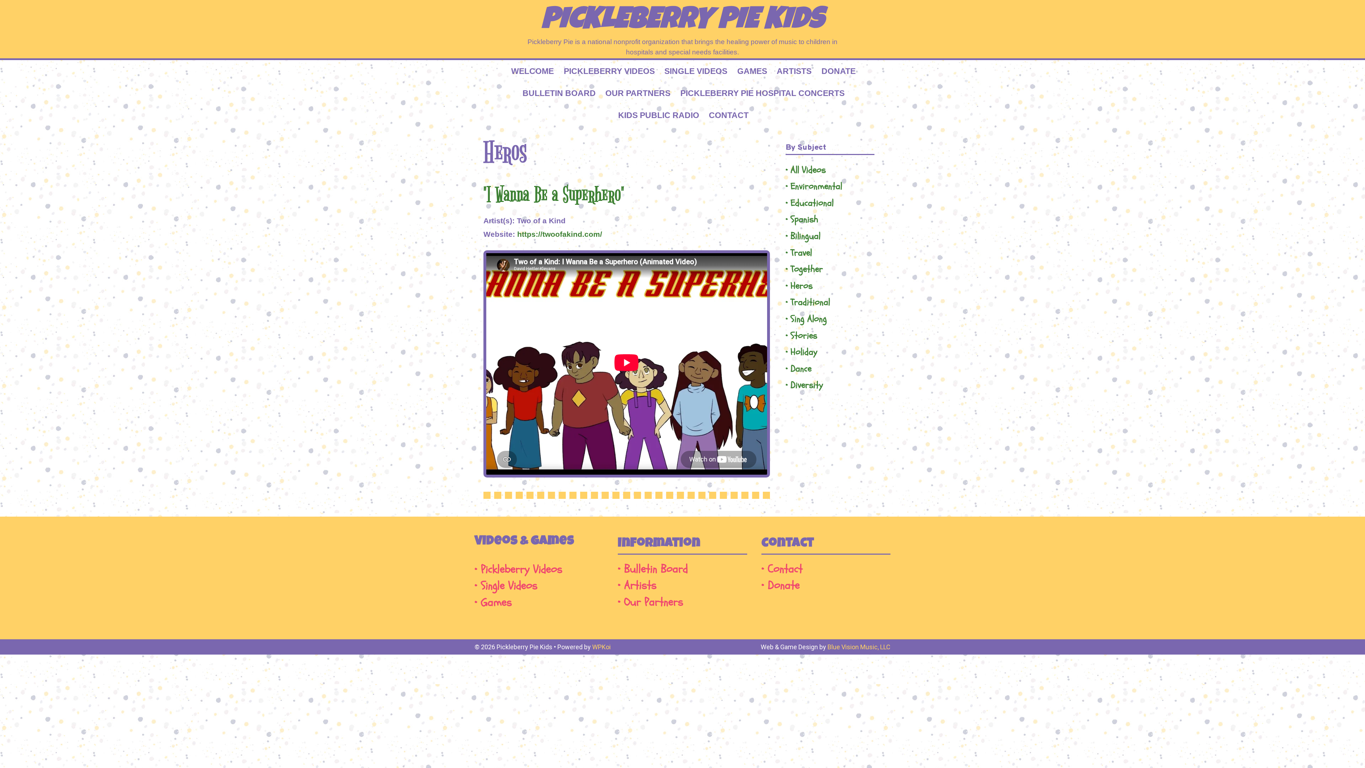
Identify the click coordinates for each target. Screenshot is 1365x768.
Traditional (810, 302)
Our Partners (637, 93)
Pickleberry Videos (609, 71)
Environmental (816, 186)
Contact (729, 115)
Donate (838, 71)
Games (752, 71)
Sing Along (809, 319)
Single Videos (695, 71)
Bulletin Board (559, 93)
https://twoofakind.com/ (559, 234)
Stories (804, 336)
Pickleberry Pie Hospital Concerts (762, 93)
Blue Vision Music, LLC (859, 647)
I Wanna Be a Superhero (554, 195)
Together (807, 269)
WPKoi (601, 647)
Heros (802, 286)
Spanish (804, 219)
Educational (812, 203)
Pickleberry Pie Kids (682, 21)
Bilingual (805, 236)
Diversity (807, 385)
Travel (801, 253)
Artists (794, 71)
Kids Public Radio (658, 115)
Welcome (532, 71)
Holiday (804, 352)
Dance (801, 369)
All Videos (808, 170)
